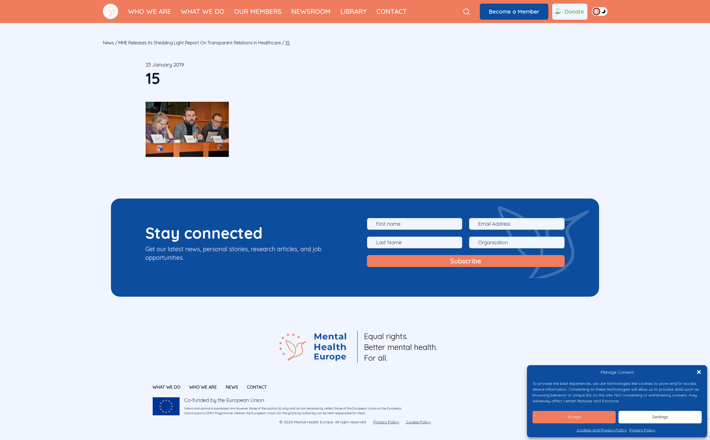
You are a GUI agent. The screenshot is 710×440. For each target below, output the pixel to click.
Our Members (258, 11)
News (108, 42)
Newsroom (311, 11)
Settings (660, 416)
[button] (699, 372)
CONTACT (257, 387)
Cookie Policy (418, 421)
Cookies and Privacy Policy (602, 430)
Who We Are (149, 11)
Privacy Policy (642, 430)
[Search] (466, 11)
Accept (574, 416)
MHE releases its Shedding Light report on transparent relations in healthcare (199, 42)
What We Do (202, 11)
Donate (574, 11)
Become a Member (514, 11)
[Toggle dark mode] (599, 11)
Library (353, 11)
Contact (391, 11)
